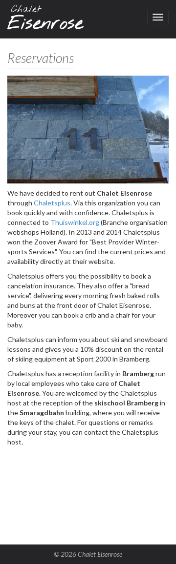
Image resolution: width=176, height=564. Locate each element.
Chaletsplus (52, 203)
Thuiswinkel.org (74, 222)
